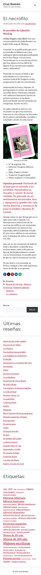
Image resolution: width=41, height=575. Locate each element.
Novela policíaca (23, 553)
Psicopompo (9, 420)
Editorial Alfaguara (14, 497)
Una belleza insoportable (14, 352)
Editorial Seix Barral (11, 515)
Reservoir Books (26, 559)
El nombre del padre (12, 438)
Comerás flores (10, 456)
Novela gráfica (8, 550)
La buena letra (9, 402)
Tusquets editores (21, 287)
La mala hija (8, 399)
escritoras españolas (10, 518)
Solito (6, 428)
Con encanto (9, 492)
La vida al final (9, 392)
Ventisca (10, 291)
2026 (15, 489)
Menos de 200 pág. (14, 284)
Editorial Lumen (10, 507)
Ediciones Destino (9, 495)
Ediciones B (20, 492)
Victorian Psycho (11, 431)
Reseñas (10, 281)
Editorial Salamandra (13, 512)
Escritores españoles (15, 523)
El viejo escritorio (11, 374)
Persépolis (8, 366)
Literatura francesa (9, 532)
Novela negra (9, 552)
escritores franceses (11, 527)
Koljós (6, 406)
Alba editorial (21, 489)
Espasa (23, 527)
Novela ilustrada (20, 550)
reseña (34, 559)
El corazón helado (11, 453)
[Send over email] (20, 274)
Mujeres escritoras (16, 543)
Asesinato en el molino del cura (17, 363)
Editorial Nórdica (23, 507)
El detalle (7, 359)
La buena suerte (10, 442)
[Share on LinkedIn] (16, 274)
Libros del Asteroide (11, 530)
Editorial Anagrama (13, 501)
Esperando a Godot (11, 449)
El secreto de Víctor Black (14, 381)
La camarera (11, 294)
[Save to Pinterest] (13, 274)
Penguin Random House (23, 555)
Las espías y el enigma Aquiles (17, 388)
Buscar (6, 305)
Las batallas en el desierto (15, 356)
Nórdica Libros (8, 555)
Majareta (7, 410)
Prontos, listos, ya (11, 395)
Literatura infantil (23, 532)
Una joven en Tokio (12, 345)
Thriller (6, 561)
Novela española (24, 547)
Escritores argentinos (10, 521)
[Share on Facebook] (5, 274)
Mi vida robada (9, 384)
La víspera (8, 348)
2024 (5, 489)
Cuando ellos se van (12, 446)
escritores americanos (27, 518)
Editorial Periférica (9, 510)
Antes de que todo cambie (14, 341)
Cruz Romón (11, 4)
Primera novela (11, 558)
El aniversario (9, 424)
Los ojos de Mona (11, 460)
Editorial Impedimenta (27, 504)
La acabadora (9, 377)
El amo (6, 435)
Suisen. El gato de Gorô (13, 464)
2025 (10, 489)
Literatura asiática (28, 530)
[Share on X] (9, 274)
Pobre (5, 370)
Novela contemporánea (10, 547)
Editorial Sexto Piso (28, 515)
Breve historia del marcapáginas (18, 413)
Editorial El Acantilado (10, 504)
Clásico (30, 489)
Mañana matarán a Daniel (15, 417)
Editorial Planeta (23, 510)
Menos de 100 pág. (13, 535)
